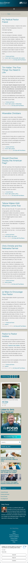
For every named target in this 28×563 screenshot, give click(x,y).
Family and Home (10, 56)
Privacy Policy (14, 538)
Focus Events (4, 496)
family (6, 282)
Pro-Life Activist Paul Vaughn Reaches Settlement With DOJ (10, 482)
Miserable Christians (11, 113)
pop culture (14, 236)
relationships (18, 103)
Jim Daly (5, 4)
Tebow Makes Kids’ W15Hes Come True (11, 204)
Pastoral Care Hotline (14, 345)
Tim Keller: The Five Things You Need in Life (11, 70)
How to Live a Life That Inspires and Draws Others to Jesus (9, 459)
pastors (23, 58)
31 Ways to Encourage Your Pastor (12, 293)
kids (20, 58)
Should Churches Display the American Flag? (12, 160)
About (14, 533)
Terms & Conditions (14, 536)
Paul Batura (5, 403)
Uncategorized (4, 498)
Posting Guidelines (14, 535)
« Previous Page (5, 376)
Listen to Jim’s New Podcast (7, 410)
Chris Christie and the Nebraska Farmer (12, 247)
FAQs (14, 542)
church (6, 58)
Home (14, 531)
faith (10, 58)
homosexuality (14, 58)
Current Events (9, 192)
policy (16, 193)
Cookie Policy (14, 540)
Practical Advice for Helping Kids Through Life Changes (9, 471)
